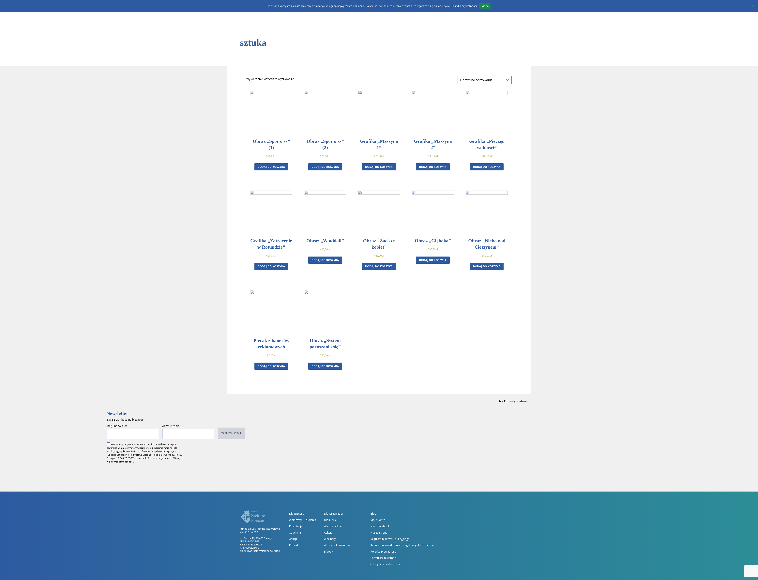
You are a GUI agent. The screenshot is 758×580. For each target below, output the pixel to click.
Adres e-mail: (170, 426)
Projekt (293, 545)
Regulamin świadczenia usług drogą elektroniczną (402, 545)
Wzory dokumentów (337, 545)
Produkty (509, 401)
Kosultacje (295, 526)
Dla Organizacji (333, 513)
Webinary (330, 539)
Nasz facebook (380, 526)
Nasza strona (378, 532)
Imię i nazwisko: (117, 426)
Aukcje (328, 532)
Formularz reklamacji (383, 558)
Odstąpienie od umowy (385, 564)
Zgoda (485, 6)
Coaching (295, 532)
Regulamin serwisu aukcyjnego (390, 539)
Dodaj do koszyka (271, 167)
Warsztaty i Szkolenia (302, 520)
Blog (373, 513)
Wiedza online (333, 526)
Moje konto (377, 520)
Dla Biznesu (296, 513)
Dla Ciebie (330, 520)
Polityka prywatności (383, 551)
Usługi (293, 539)
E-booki (329, 551)
